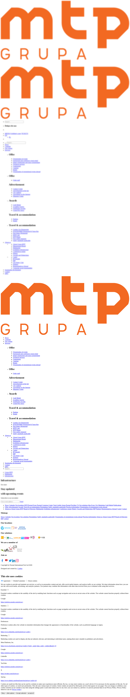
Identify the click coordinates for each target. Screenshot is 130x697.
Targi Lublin (57, 505)
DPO (6, 467)
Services (7, 343)
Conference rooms (66, 509)
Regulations (44, 507)
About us (8, 435)
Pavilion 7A (75, 505)
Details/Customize (19, 581)
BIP (14, 454)
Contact (7, 465)
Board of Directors (30, 509)
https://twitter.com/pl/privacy (10, 673)
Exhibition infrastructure (21, 443)
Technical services (19, 357)
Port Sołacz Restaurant (20, 426)
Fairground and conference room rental (25, 354)
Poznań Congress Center (45, 505)
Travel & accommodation (32, 507)
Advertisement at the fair (21, 384)
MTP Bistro (17, 430)
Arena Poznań (66, 505)
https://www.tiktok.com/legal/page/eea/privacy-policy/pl (19, 680)
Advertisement (13, 507)
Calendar (8, 339)
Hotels (15, 363)
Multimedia (16, 441)
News (7, 338)
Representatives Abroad (20, 459)
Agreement (6, 581)
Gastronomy (17, 359)
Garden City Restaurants (21, 423)
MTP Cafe (16, 428)
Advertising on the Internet (21, 387)
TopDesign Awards (19, 402)
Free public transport (19, 432)
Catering (15, 361)
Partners (15, 457)
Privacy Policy (16, 689)
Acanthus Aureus (18, 400)
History (15, 446)
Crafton (19, 568)
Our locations (19, 505)
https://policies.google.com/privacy (12, 602)
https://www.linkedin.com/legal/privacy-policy (15, 632)
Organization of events (20, 352)
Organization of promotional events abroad (26, 365)
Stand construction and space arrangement (26, 356)
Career (15, 450)
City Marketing (100, 505)
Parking (15, 412)
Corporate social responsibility (22, 461)
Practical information (72, 507)
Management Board (19, 439)
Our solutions (83, 505)
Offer (6, 507)
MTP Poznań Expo (30, 505)
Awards (20, 507)
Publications (117, 505)
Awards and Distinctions (21, 448)
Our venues (8, 341)
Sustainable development (13, 463)
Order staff (16, 373)
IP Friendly (16, 452)
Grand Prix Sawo (18, 403)
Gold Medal (17, 398)
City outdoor (17, 386)
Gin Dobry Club (18, 456)
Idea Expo (91, 505)
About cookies (32, 581)
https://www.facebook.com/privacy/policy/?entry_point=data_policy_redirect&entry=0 (28, 646)
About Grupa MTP (19, 437)
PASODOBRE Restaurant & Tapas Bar (26, 424)
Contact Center (18, 382)
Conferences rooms (19, 445)
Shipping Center (18, 389)
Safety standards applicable (21, 434)
